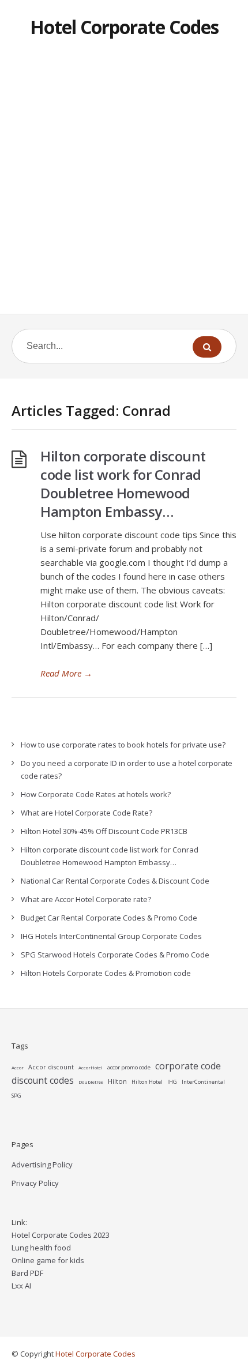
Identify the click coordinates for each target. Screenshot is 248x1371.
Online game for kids (48, 1260)
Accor (18, 1067)
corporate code (188, 1066)
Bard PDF (27, 1273)
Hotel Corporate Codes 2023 (61, 1235)
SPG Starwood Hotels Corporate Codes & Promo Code (115, 954)
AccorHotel (90, 1067)
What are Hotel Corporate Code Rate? (86, 812)
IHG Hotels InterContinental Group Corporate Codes (111, 936)
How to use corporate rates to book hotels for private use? (123, 744)
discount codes (43, 1080)
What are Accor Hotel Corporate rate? (86, 899)
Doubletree (90, 1082)
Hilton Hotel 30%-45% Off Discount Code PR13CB (104, 831)
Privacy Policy (35, 1183)
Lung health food (41, 1247)
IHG (172, 1081)
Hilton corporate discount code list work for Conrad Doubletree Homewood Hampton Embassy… (123, 483)
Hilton (117, 1081)
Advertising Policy (42, 1164)
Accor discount (51, 1067)
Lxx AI (21, 1285)
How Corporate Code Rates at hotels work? (96, 794)
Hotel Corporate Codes (124, 26)
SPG (16, 1095)
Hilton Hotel (147, 1081)
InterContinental (203, 1081)
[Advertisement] (124, 184)
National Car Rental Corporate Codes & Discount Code (115, 881)
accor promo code (129, 1067)
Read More (66, 673)
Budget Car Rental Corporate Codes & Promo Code (109, 917)
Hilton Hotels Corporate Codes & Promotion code (106, 973)
